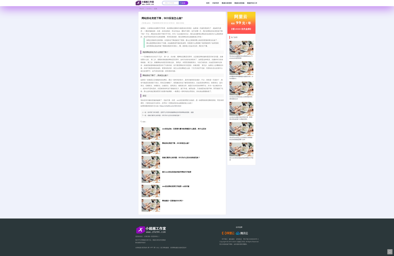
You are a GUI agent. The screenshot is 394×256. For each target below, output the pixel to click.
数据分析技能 (239, 3)
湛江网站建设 (164, 247)
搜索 (183, 3)
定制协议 (239, 239)
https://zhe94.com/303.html (170, 106)
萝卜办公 (157, 247)
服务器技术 (182, 247)
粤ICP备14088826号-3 (251, 239)
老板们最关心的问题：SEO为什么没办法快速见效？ (164, 115)
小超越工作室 (240, 241)
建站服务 (232, 239)
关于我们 (224, 239)
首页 (208, 3)
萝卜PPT (150, 247)
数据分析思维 (227, 3)
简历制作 (144, 247)
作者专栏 (215, 3)
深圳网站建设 (174, 247)
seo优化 (149, 8)
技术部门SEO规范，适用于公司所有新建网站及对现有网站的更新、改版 (171, 112)
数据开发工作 (252, 3)
